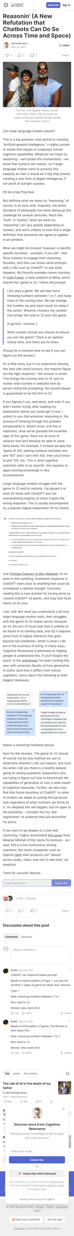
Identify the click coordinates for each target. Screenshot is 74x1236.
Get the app (54, 1219)
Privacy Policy (39, 1189)
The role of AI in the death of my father (27, 1086)
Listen (66, 45)
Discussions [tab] (30, 1073)
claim (18, 855)
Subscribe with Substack (39, 1173)
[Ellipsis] (69, 970)
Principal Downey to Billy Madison (34, 574)
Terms (50, 1206)
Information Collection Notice (48, 1185)
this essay (55, 835)
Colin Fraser (15, 277)
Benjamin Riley (19, 43)
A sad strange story (15, 1092)
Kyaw (14, 970)
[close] (63, 1109)
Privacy (40, 1206)
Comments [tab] (11, 936)
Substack (19, 1228)
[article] (37, 1092)
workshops (30, 660)
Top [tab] (7, 1073)
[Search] (67, 1073)
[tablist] (18, 936)
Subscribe (53, 5)
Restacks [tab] (26, 936)
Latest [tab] (16, 1073)
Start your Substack (27, 1219)
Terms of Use (57, 1181)
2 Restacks (30, 898)
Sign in (66, 5)
